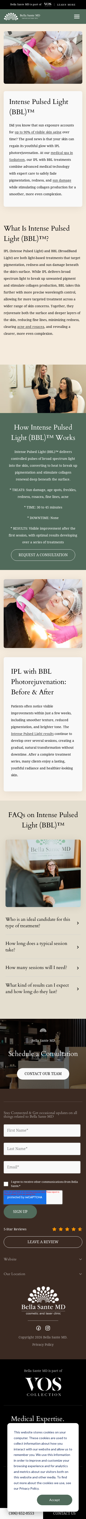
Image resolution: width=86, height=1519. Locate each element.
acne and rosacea (30, 327)
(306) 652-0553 (21, 1513)
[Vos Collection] (47, 4)
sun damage (62, 180)
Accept (54, 1500)
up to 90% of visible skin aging (38, 132)
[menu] (76, 16)
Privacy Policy (43, 1344)
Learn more (66, 4)
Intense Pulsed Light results (32, 734)
